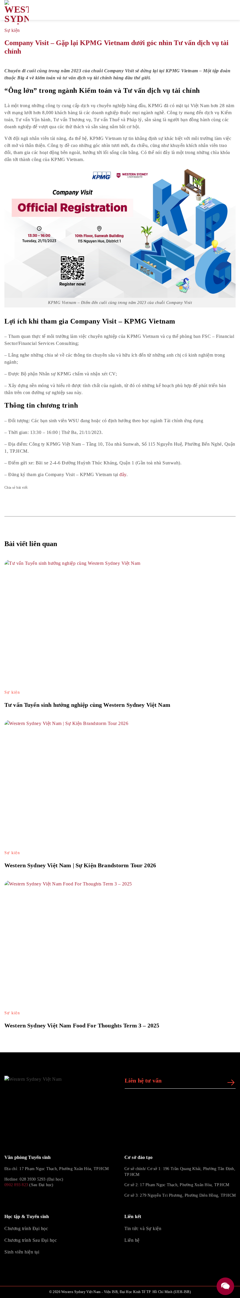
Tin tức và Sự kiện (142, 1228)
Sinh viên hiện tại (21, 1251)
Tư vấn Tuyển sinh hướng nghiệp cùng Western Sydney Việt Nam (87, 705)
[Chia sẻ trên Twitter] (54, 488)
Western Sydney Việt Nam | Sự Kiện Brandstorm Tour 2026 (80, 865)
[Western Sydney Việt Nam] (32, 12)
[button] (226, 10)
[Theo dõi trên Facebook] (7, 1198)
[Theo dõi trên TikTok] (21, 1198)
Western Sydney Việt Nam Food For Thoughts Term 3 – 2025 (81, 1025)
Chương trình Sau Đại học (30, 1240)
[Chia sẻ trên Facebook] (37, 488)
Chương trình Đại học (26, 1228)
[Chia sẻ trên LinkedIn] (71, 488)
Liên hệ (132, 1240)
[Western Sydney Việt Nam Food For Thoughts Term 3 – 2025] (120, 945)
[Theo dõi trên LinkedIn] (36, 1198)
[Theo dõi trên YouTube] (50, 1198)
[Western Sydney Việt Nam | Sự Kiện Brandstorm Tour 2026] (120, 785)
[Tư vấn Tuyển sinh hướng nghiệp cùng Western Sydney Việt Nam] (120, 625)
